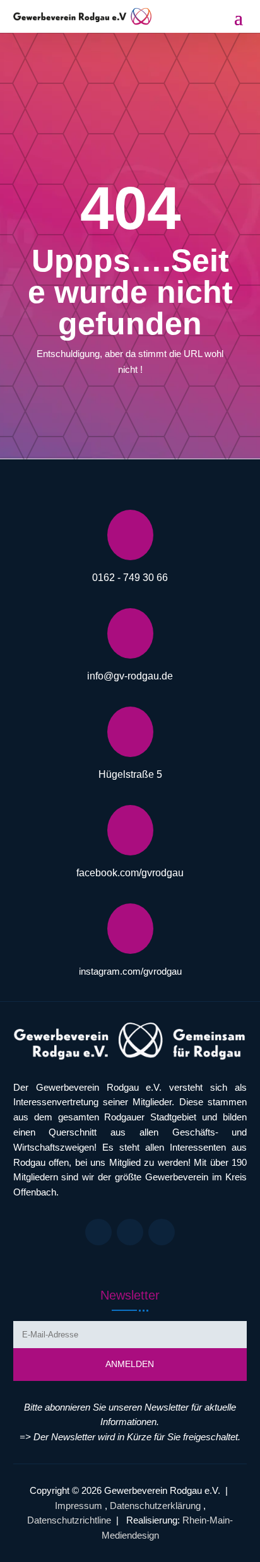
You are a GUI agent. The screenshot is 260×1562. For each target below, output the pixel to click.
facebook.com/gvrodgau (130, 872)
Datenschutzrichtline (69, 1520)
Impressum (78, 1505)
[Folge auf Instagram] (130, 1232)
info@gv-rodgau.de (130, 676)
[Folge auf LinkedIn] (161, 1232)
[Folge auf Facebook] (98, 1232)
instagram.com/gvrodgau (130, 971)
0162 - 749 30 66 (130, 577)
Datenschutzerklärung (155, 1505)
